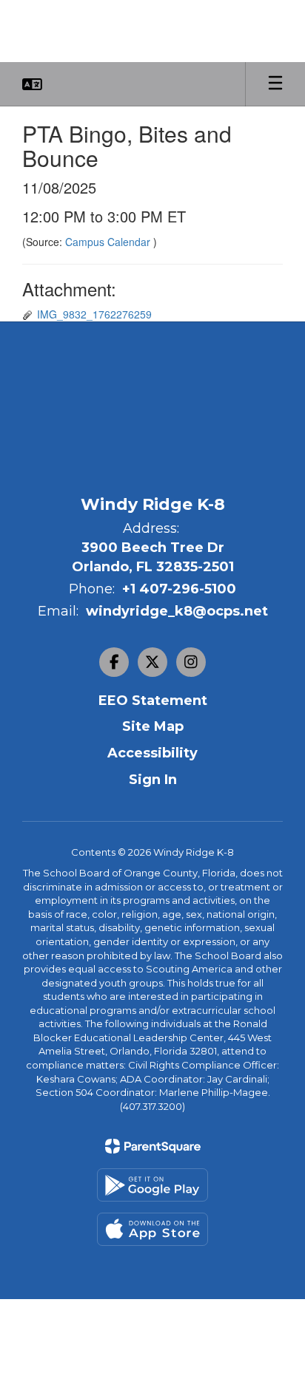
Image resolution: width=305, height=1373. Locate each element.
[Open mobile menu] (275, 84)
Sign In (153, 779)
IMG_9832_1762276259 (94, 314)
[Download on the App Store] (152, 1229)
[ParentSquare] (152, 1146)
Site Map (153, 726)
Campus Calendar (109, 241)
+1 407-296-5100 (179, 589)
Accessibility (152, 753)
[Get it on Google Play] (152, 1185)
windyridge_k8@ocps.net (177, 611)
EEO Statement (152, 700)
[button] (32, 84)
